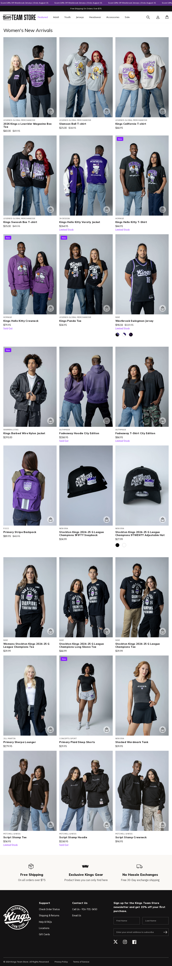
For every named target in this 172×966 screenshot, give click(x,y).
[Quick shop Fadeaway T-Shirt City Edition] (162, 420)
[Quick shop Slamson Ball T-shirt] (106, 111)
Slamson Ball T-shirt (72, 123)
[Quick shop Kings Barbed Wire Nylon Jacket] (50, 420)
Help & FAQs (45, 921)
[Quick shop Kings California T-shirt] (162, 111)
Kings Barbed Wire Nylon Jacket (24, 433)
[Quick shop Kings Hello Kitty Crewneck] (50, 308)
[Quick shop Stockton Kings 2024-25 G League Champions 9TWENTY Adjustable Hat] (162, 519)
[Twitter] (116, 942)
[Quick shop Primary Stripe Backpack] (50, 519)
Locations (44, 928)
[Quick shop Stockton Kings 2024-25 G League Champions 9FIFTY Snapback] (106, 519)
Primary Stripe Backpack (19, 532)
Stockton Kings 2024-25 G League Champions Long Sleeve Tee (81, 645)
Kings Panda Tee (70, 320)
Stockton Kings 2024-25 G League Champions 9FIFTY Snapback (81, 534)
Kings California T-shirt (130, 123)
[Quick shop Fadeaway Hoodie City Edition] (106, 420)
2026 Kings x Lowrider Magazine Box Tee (27, 125)
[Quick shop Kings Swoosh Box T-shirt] (50, 209)
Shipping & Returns (49, 915)
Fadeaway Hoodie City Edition (79, 433)
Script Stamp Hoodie (73, 837)
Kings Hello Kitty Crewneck (20, 320)
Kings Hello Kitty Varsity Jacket (79, 222)
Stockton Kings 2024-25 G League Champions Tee (137, 645)
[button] (166, 17)
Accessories (112, 17)
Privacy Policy (61, 961)
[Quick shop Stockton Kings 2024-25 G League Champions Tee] (162, 631)
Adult (56, 17)
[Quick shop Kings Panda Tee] (106, 308)
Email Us (76, 915)
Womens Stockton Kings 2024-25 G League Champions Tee (26, 645)
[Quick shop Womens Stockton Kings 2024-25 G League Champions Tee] (50, 631)
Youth (67, 17)
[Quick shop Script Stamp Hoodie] (106, 824)
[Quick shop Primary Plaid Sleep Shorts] (106, 729)
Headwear (95, 17)
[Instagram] (125, 942)
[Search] (151, 19)
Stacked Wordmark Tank (131, 742)
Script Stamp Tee (15, 837)
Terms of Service (81, 961)
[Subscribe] (165, 932)
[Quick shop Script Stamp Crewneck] (162, 824)
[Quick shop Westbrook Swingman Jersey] (162, 308)
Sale (127, 17)
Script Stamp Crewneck (131, 837)
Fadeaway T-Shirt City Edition (135, 433)
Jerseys (80, 17)
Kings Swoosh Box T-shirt (20, 222)
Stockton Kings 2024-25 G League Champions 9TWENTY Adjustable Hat (140, 534)
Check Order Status (49, 909)
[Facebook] (134, 942)
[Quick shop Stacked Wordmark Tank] (162, 729)
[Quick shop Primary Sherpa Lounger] (50, 729)
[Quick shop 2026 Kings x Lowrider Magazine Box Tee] (50, 111)
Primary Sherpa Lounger (19, 742)
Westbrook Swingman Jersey (134, 320)
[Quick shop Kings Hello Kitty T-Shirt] (162, 209)
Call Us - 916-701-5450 (84, 909)
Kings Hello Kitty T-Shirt (131, 222)
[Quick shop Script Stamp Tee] (50, 824)
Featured (43, 17)
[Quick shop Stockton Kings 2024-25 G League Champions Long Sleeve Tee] (106, 631)
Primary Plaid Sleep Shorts (77, 742)
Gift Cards (44, 934)
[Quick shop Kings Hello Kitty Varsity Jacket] (106, 209)
